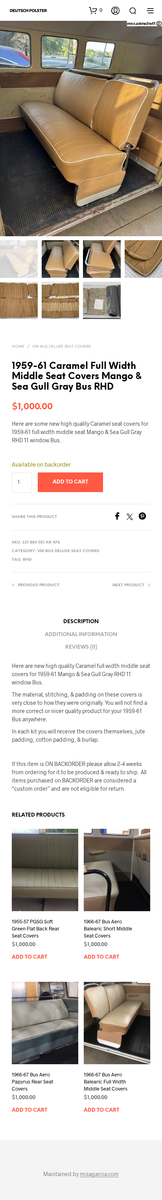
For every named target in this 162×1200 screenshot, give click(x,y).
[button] (95, 10)
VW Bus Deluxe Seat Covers (61, 347)
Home (18, 347)
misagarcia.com (99, 1174)
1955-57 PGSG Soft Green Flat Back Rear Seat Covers (35, 928)
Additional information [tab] (81, 634)
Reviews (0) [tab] (81, 647)
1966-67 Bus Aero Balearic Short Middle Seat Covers (108, 928)
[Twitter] (132, 517)
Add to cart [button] (29, 957)
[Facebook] (120, 517)
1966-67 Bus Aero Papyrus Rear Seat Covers (32, 1081)
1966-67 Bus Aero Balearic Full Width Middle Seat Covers (105, 1081)
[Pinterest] (144, 517)
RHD (27, 560)
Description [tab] (81, 621)
